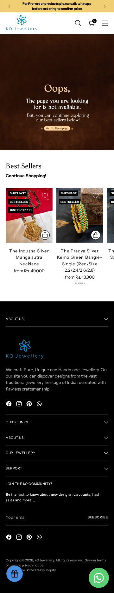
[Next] (104, 6)
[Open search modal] (77, 23)
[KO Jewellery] (21, 23)
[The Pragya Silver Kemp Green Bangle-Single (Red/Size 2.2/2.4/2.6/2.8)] (79, 215)
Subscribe (98, 517)
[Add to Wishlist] (45, 195)
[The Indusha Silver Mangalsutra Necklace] (29, 215)
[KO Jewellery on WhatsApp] (40, 404)
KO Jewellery (44, 560)
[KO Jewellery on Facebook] (9, 404)
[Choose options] (45, 235)
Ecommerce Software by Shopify (31, 570)
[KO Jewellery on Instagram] (19, 404)
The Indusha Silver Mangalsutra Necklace (29, 257)
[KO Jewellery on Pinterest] (30, 404)
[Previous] (9, 6)
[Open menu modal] (104, 23)
